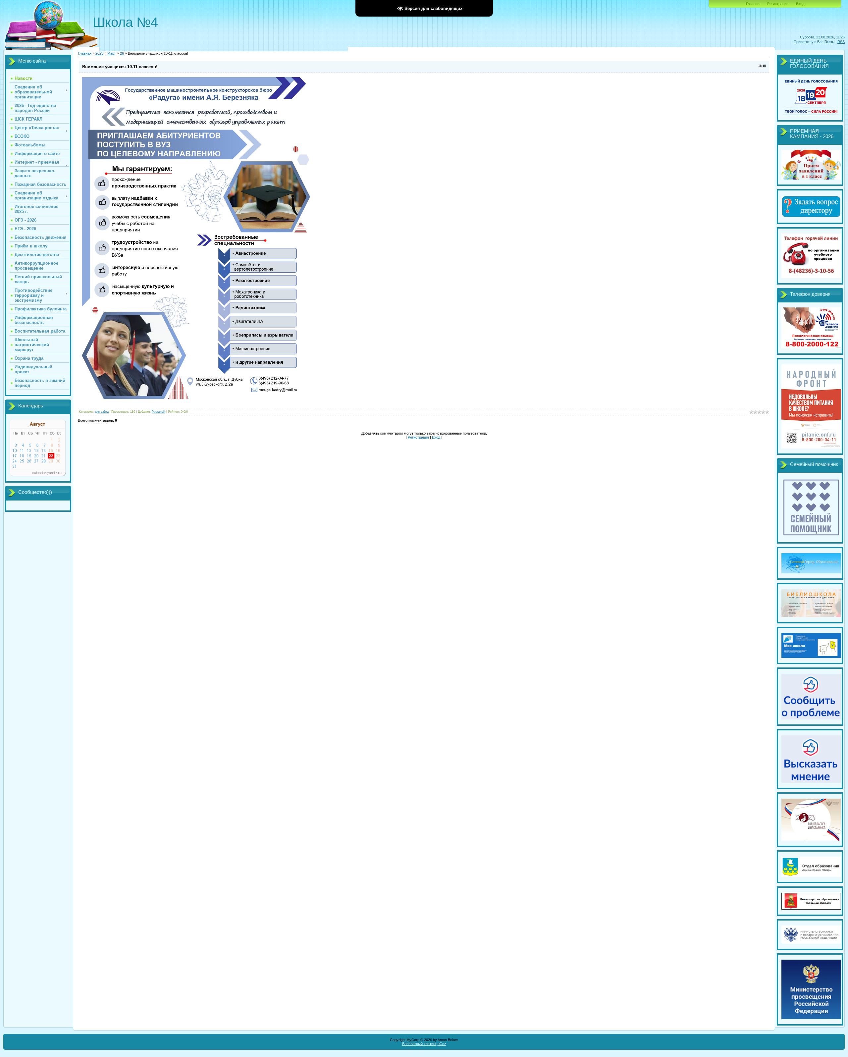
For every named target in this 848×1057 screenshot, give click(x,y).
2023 (99, 53)
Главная (753, 4)
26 (122, 53)
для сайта (102, 411)
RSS (841, 42)
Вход (800, 4)
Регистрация (777, 4)
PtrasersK (158, 411)
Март (111, 53)
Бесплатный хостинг (419, 1044)
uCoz (442, 1044)
